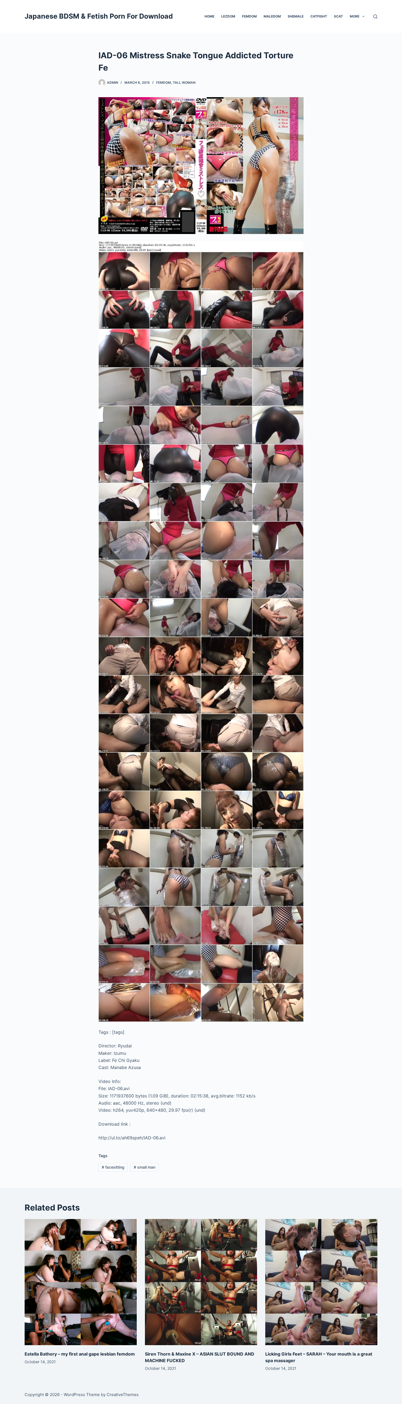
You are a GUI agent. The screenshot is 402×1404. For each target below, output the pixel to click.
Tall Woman (184, 82)
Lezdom (228, 16)
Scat (338, 16)
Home (209, 16)
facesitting (113, 1167)
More (354, 16)
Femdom (249, 16)
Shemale (296, 16)
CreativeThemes (123, 1394)
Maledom (272, 16)
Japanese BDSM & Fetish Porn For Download (99, 16)
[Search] (375, 17)
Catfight (318, 16)
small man (144, 1167)
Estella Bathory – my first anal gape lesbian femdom (80, 1354)
